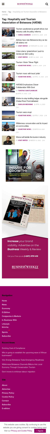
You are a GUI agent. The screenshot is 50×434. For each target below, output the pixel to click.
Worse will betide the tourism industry (31, 137)
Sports (5, 332)
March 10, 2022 (35, 140)
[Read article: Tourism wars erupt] (8, 115)
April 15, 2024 (39, 77)
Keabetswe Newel (24, 65)
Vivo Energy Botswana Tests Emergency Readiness (23, 360)
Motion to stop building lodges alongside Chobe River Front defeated (32, 99)
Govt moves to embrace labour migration (18, 371)
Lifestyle (5, 324)
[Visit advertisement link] (25, 165)
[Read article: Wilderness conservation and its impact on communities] (8, 126)
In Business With (9, 320)
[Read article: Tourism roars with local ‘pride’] (8, 76)
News (4, 304)
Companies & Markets (11, 316)
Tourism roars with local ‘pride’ (28, 73)
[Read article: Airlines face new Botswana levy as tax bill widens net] (8, 43)
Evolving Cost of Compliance (13, 348)
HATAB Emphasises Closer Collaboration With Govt (27, 86)
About (4, 385)
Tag (9, 12)
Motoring (5, 327)
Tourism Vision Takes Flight (27, 62)
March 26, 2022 (39, 129)
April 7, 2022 (38, 115)
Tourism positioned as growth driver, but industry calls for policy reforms (32, 30)
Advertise (6, 389)
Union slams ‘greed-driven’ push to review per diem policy (30, 52)
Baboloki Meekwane (25, 104)
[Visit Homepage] (25, 3)
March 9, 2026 (38, 35)
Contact (5, 400)
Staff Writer (23, 46)
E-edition (6, 408)
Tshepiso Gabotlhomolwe (27, 90)
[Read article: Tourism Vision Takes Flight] (8, 65)
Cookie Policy (8, 396)
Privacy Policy (8, 393)
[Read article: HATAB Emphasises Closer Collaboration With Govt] (8, 87)
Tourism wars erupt (24, 112)
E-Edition (6, 312)
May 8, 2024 (38, 65)
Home (4, 12)
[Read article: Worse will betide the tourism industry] (8, 140)
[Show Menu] (3, 4)
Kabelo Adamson (24, 35)
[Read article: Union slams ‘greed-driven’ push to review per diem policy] (8, 54)
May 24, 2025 (34, 57)
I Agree (40, 430)
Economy (6, 308)
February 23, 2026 (36, 46)
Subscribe (6, 336)
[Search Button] (47, 4)
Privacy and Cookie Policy (21, 430)
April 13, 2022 (40, 104)
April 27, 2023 (22, 93)
